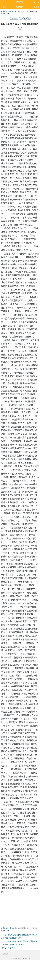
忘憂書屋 (20, 7)
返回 (4, 7)
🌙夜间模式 (14, 18)
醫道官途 (13, 11)
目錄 (37, 7)
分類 (37, 2)
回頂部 (5, 954)
